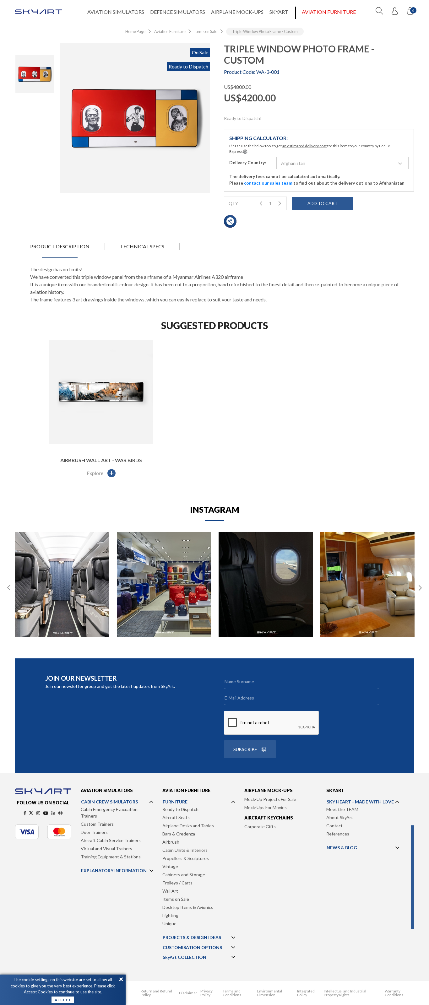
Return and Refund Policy (156, 993)
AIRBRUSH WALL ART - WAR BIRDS (101, 460)
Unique (169, 923)
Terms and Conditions (232, 993)
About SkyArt (339, 817)
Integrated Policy (306, 993)
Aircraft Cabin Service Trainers (111, 840)
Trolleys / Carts (177, 882)
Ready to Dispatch (180, 809)
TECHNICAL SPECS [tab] (142, 246)
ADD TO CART (322, 203)
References (337, 833)
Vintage (170, 866)
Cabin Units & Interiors (185, 850)
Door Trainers (94, 832)
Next (420, 588)
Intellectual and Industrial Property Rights (345, 993)
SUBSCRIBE (245, 749)
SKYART (278, 12)
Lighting (170, 915)
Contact (334, 825)
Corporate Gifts (260, 826)
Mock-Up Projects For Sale (270, 799)
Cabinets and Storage (183, 874)
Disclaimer (188, 993)
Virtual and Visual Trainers (106, 848)
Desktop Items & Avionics (187, 907)
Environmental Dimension (269, 993)
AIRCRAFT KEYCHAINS (268, 817)
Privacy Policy (206, 993)
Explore (95, 473)
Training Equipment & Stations (111, 856)
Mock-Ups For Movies (265, 807)
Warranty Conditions (394, 993)
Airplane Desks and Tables (188, 825)
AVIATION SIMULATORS (115, 12)
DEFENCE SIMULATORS (177, 12)
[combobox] (342, 163)
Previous (9, 588)
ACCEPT (63, 999)
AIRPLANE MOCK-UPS (237, 12)
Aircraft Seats (176, 817)
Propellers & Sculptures (185, 858)
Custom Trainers (97, 824)
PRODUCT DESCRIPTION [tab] (60, 246)
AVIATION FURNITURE (329, 12)
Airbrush (170, 842)
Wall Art (170, 891)
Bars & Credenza (178, 833)
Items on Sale (175, 899)
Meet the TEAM (342, 809)
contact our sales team (268, 183)
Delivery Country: (247, 162)
